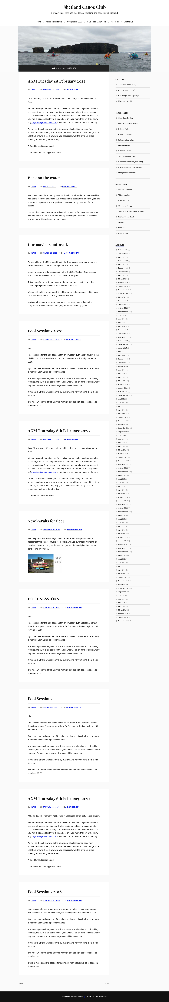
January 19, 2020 (51, 439)
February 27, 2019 (51, 707)
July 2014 (121, 435)
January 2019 (123, 304)
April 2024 (121, 257)
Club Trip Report (124, 90)
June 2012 (121, 523)
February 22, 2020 (51, 339)
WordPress (78, 997)
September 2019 (124, 293)
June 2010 (121, 599)
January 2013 (123, 501)
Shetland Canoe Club (84, 7)
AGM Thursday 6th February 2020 (59, 430)
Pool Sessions (40, 698)
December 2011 (123, 544)
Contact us (128, 22)
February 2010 (123, 614)
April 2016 (121, 377)
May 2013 (121, 486)
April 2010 (121, 606)
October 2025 (123, 250)
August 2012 (122, 515)
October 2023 (123, 261)
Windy (121, 222)
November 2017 (123, 337)
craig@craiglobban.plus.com (44, 122)
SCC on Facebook (125, 189)
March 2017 (122, 355)
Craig (33, 90)
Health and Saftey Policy (127, 123)
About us (115, 22)
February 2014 (123, 453)
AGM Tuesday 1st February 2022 (57, 81)
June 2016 (121, 370)
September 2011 (124, 552)
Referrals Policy (124, 151)
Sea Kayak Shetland (126, 217)
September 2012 (124, 512)
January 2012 (123, 541)
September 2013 (124, 472)
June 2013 (121, 483)
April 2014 (121, 446)
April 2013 (121, 490)
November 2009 (123, 621)
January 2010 (123, 617)
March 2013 (122, 494)
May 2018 (121, 322)
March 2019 (122, 297)
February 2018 (123, 330)
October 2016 (123, 366)
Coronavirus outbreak (48, 244)
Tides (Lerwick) (124, 195)
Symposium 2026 (74, 22)
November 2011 (123, 548)
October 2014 (123, 424)
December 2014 (123, 421)
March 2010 (122, 610)
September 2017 (124, 344)
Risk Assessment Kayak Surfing (130, 161)
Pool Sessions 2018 (45, 891)
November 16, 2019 (51, 529)
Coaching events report (127, 95)
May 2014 (121, 443)
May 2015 (121, 406)
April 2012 (121, 530)
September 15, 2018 (51, 900)
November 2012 (123, 504)
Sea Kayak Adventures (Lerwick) (131, 211)
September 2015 (124, 395)
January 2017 (123, 362)
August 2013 (122, 475)
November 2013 (123, 464)
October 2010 (123, 584)
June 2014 (121, 439)
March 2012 (122, 534)
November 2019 (123, 290)
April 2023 (121, 264)
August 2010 (122, 592)
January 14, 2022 (51, 90)
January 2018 (123, 333)
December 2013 (123, 461)
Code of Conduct (125, 134)
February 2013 (123, 497)
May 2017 (121, 352)
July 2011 (121, 559)
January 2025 (123, 253)
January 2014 (123, 457)
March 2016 (122, 381)
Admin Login (123, 233)
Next (106, 983)
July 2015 (121, 399)
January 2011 (123, 577)
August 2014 (122, 432)
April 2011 (121, 570)
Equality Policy (124, 145)
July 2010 (121, 595)
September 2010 (124, 588)
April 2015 (121, 410)
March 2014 (122, 450)
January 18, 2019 (51, 807)
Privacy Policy (123, 129)
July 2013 (121, 479)
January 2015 (123, 417)
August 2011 (122, 555)
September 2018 (124, 312)
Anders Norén (101, 997)
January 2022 (123, 272)
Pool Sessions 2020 (45, 330)
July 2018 (121, 315)
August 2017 (122, 348)
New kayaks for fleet (46, 520)
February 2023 (123, 268)
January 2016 (123, 388)
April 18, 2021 (49, 186)
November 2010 (123, 581)
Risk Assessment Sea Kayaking (130, 167)
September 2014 (124, 428)
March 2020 (122, 279)
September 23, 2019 (51, 607)
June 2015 (121, 403)
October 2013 (123, 468)
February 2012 (123, 537)
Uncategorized (124, 101)
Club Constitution (125, 118)
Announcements (72, 90)
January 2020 (123, 286)
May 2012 (121, 526)
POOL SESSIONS (43, 598)
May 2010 (121, 603)
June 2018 (121, 319)
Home (38, 22)
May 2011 (121, 566)
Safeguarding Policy (126, 140)
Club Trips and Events (96, 22)
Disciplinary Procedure (127, 172)
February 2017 (123, 359)
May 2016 (121, 373)
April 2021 (121, 275)
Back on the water (44, 177)
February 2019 (123, 301)
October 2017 (123, 341)
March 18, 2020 (50, 253)
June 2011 (121, 563)
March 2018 (122, 326)
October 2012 (123, 508)
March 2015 (122, 413)
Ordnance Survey (125, 206)
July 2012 (121, 519)
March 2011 (122, 574)
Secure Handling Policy (127, 156)
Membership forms (54, 22)
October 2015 (123, 392)
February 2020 (123, 282)
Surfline (121, 228)
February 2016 (123, 384)
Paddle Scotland (124, 200)
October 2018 (123, 308)
